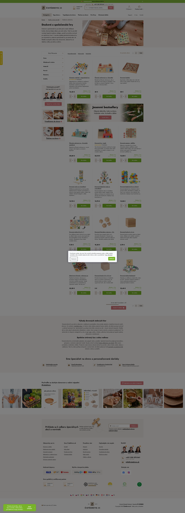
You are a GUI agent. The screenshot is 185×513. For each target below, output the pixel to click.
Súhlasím (111, 258)
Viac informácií (108, 255)
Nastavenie (73, 259)
